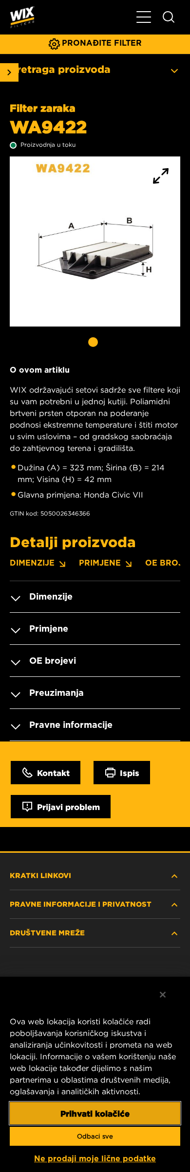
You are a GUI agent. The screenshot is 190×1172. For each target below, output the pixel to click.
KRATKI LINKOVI (40, 875)
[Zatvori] (162, 994)
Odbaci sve (95, 1136)
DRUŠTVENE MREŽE (47, 932)
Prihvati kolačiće (95, 1113)
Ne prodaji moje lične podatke (95, 1158)
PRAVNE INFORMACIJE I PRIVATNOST (81, 903)
